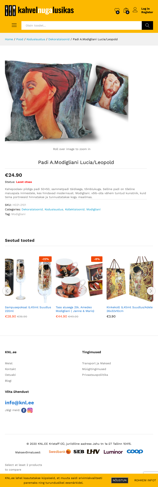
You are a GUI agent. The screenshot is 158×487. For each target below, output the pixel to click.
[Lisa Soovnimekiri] (37, 300)
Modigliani (93, 209)
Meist (9, 363)
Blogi (8, 380)
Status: (10, 181)
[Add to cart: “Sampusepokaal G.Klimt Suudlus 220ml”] (18, 300)
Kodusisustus (54, 209)
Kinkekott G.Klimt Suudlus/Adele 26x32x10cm (130, 309)
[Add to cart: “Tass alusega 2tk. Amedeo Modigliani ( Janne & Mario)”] (69, 300)
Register (147, 12)
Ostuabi (10, 374)
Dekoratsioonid (32, 209)
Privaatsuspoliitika (95, 374)
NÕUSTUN (120, 480)
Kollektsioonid (75, 209)
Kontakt (10, 369)
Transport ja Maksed (96, 363)
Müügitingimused (94, 369)
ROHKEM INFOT (145, 480)
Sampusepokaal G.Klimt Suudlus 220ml (28, 309)
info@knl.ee (19, 403)
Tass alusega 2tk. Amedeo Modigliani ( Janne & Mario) (75, 309)
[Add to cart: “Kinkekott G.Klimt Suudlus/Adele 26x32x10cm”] (119, 300)
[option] (28, 290)
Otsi (147, 25)
